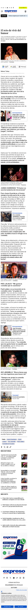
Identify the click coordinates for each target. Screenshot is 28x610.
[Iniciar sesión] (25, 11)
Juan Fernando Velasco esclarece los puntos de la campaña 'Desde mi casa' (19, 331)
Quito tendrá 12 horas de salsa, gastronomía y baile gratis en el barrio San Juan (14, 525)
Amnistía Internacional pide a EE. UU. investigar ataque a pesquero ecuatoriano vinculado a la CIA (9, 457)
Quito (19, 439)
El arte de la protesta (18, 397)
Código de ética (14, 582)
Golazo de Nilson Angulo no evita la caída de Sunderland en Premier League (9, 488)
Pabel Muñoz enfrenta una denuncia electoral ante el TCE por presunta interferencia (14, 505)
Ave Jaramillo (11, 441)
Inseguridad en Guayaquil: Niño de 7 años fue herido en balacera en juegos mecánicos (8, 472)
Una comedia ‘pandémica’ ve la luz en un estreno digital (18, 216)
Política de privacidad (21, 590)
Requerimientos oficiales (14, 585)
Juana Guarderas (11, 439)
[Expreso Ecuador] (14, 573)
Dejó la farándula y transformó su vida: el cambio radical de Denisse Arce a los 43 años (13, 519)
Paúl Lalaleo (20, 441)
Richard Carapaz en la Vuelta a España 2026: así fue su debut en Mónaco (8, 464)
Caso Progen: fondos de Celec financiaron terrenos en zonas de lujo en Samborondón (13, 512)
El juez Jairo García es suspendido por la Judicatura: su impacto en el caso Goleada (13, 498)
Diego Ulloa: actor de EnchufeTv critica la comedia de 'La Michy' (19, 116)
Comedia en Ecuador (8, 444)
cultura (4, 441)
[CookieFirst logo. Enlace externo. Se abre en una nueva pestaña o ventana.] (1, 591)
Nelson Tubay (5, 71)
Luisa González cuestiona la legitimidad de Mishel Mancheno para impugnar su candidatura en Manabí (9, 480)
